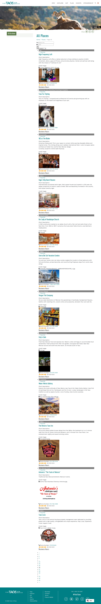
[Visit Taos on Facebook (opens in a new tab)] (66, 600)
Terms (46, 595)
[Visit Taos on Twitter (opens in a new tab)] (77, 600)
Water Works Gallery (46, 383)
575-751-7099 (54, 127)
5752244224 (53, 415)
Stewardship (88, 3)
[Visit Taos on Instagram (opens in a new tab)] (82, 600)
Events (78, 3)
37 (39, 569)
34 (39, 563)
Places (43, 39)
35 (39, 565)
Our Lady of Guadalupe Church (49, 219)
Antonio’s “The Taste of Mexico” (49, 472)
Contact (47, 593)
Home (38, 39)
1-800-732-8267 (78, 591)
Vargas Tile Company (46, 295)
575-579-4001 (54, 372)
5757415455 (53, 545)
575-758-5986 (54, 326)
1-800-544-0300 (54, 284)
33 (39, 562)
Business (47, 591)
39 (39, 573)
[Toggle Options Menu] (98, 3)
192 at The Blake (44, 138)
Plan (72, 3)
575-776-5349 (54, 169)
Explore (60, 3)
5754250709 (53, 83)
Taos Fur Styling (44, 94)
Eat (66, 3)
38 (39, 571)
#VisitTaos (82, 594)
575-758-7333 (54, 208)
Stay (53, 3)
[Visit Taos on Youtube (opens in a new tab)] (71, 600)
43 (39, 576)
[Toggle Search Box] (95, 3)
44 (39, 578)
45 (39, 580)
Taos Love (42, 515)
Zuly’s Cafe (42, 337)
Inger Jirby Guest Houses (47, 180)
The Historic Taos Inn (46, 425)
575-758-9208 (54, 244)
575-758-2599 (54, 504)
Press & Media (49, 597)
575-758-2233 (54, 461)
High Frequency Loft (45, 54)
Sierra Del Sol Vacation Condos (49, 255)
